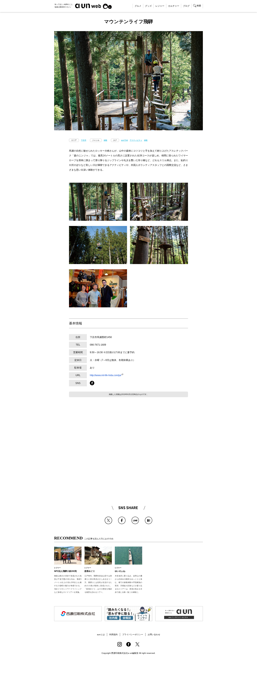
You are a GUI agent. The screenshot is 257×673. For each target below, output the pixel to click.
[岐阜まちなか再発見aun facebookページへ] (128, 644)
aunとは (101, 634)
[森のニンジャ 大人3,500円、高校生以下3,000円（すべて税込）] (98, 185)
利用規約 (113, 634)
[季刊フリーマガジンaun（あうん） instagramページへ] (119, 644)
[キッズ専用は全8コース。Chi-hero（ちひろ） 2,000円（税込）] (159, 228)
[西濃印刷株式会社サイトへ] (78, 613)
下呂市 (83, 140)
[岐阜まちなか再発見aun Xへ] (137, 644)
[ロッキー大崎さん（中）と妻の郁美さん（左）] (98, 271)
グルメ (138, 6)
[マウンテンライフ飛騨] (148, 519)
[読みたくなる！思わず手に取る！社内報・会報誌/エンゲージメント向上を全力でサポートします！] (128, 613)
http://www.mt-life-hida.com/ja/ (105, 375)
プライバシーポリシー (132, 634)
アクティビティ (136, 140)
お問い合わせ (154, 634)
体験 (105, 140)
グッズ (148, 6)
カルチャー (173, 6)
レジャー (159, 6)
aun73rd (124, 140)
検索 (199, 5)
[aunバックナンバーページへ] (179, 613)
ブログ (186, 6)
